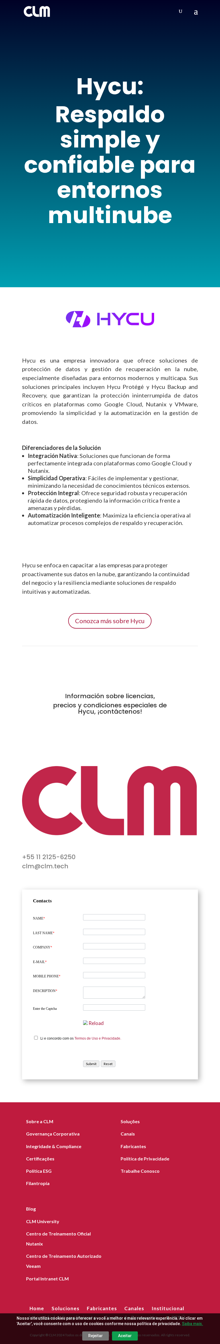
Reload (96, 1023)
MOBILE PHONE (46, 976)
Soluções (130, 1121)
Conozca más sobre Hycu (110, 621)
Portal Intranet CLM (47, 1278)
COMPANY (42, 947)
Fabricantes (133, 1146)
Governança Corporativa (53, 1133)
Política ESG (39, 1171)
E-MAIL (40, 962)
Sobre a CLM (39, 1121)
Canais (128, 1133)
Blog (31, 1208)
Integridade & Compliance (53, 1146)
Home (37, 1308)
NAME (39, 918)
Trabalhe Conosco (140, 1171)
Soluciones (65, 1308)
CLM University (42, 1221)
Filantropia (38, 1183)
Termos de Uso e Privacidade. (97, 1038)
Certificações (40, 1158)
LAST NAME (43, 933)
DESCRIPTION (45, 991)
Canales (134, 1308)
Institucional (168, 1308)
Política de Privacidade (145, 1158)
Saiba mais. (192, 1323)
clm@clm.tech (45, 866)
